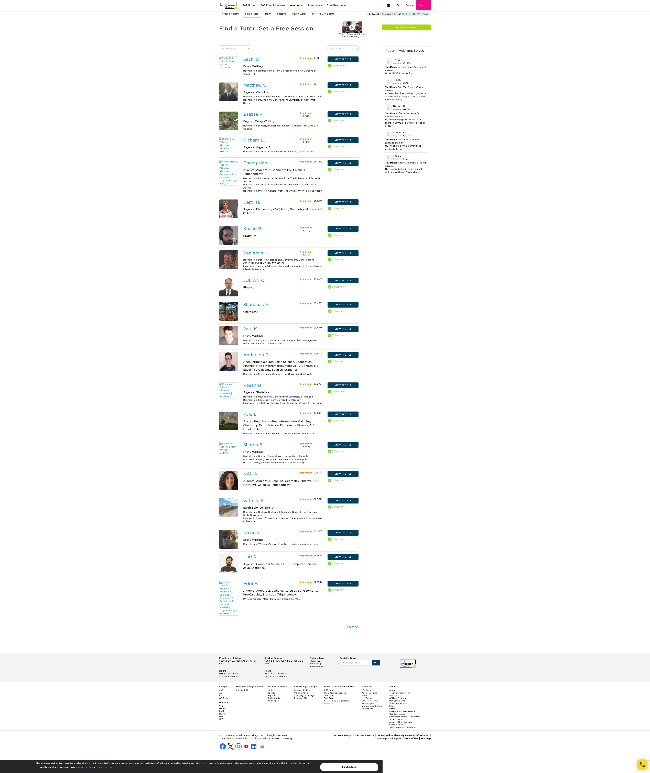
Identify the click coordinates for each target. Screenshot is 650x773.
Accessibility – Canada (400, 722)
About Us (329, 703)
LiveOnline (367, 698)
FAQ (221, 663)
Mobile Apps (368, 703)
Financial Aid (300, 698)
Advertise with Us (398, 703)
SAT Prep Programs (273, 5)
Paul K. (250, 328)
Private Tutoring (370, 701)
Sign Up (423, 5)
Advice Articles (369, 693)
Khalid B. (252, 228)
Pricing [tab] (267, 14)
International (315, 661)
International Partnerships (402, 711)
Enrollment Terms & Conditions (404, 717)
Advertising (315, 663)
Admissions (315, 5)
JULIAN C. (254, 280)
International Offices (372, 706)
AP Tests (223, 698)
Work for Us (395, 695)
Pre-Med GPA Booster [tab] (323, 14)
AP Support (273, 701)
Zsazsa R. (253, 114)
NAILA (250, 473)
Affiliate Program (397, 698)
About (392, 690)
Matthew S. (255, 85)
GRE (221, 706)
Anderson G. (256, 354)
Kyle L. (250, 414)
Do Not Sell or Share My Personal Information (402, 735)
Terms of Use (105, 767)
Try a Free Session (406, 27)
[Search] (398, 5)
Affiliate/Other (316, 666)
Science (271, 693)
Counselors (367, 709)
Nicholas (252, 532)
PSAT (221, 695)
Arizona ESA (242, 690)
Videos (365, 695)
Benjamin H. (256, 253)
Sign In (410, 5)
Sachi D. (251, 59)
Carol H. (251, 202)
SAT (221, 690)
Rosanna (252, 385)
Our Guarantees (397, 714)
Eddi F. (250, 583)
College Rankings (302, 690)
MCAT (222, 714)
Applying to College (304, 695)
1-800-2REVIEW (238, 661)
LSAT (221, 711)
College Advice (301, 693)
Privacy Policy (85, 767)
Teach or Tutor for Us (400, 693)
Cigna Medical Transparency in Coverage (402, 726)
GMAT (222, 708)
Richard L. (254, 140)
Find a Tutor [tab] (251, 14)
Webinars (366, 690)
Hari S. (250, 556)
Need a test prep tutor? (400, 14)
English (271, 695)
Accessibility (395, 719)
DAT (221, 716)
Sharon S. (253, 444)
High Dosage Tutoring (335, 693)
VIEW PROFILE (343, 59)
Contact (393, 709)
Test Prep (329, 698)
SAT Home (248, 5)
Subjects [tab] (281, 14)
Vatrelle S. (253, 500)
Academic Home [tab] (231, 14)
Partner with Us (397, 701)
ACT (221, 693)
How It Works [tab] (299, 14)
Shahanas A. (256, 304)
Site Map (426, 738)
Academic (296, 5)
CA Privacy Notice (363, 735)
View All (353, 626)
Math (270, 690)
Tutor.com (329, 695)
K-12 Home (329, 690)
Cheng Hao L (257, 162)
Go (375, 662)
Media (392, 706)
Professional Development (337, 701)
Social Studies (274, 698)
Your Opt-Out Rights (389, 738)
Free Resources (336, 5)
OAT (221, 719)
